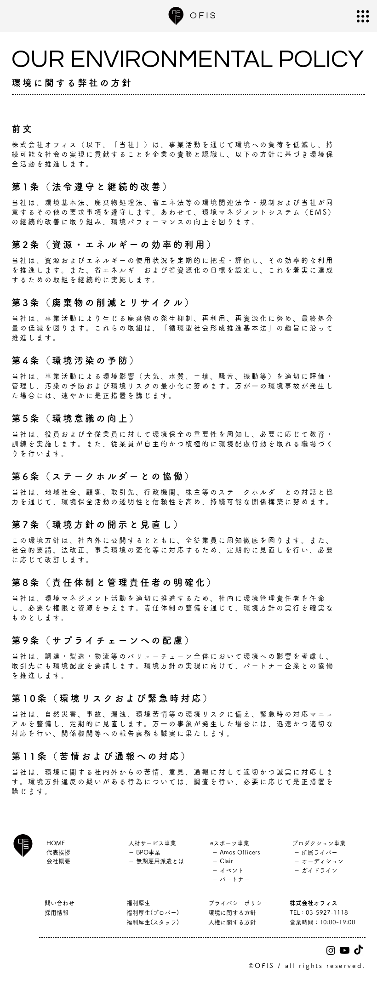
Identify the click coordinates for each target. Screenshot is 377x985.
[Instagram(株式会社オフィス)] (331, 950)
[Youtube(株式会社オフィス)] (344, 950)
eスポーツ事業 (229, 843)
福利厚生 (138, 903)
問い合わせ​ (59, 903)
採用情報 (60, 913)
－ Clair (221, 861)
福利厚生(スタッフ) (152, 922)
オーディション (322, 861)
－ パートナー (230, 879)
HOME (55, 843)
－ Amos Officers (235, 852)
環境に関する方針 (232, 913)
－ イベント (227, 870)
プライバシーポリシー (238, 903)
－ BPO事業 (144, 852)
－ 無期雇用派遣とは (156, 861)
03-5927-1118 (327, 913)
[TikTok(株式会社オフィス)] (358, 950)
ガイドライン (319, 870)
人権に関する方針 (232, 922)
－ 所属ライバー (314, 852)
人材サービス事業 (152, 843)
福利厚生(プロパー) (152, 913)
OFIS (203, 15)
